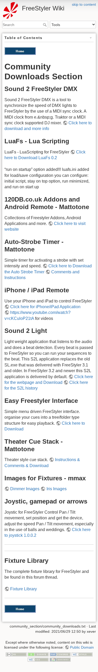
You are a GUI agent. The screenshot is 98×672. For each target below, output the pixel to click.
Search (45, 25)
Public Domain (82, 647)
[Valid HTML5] (82, 654)
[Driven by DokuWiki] (60, 659)
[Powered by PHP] (60, 654)
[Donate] (38, 654)
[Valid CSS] (38, 659)
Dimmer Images (24, 489)
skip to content (84, 4)
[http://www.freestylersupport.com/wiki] (20, 50)
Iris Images (56, 489)
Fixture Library (23, 589)
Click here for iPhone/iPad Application (45, 307)
